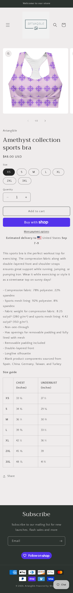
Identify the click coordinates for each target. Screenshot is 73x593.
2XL (9, 180)
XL (58, 172)
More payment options (36, 231)
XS (9, 172)
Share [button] (11, 476)
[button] (8, 25)
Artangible (30, 586)
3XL (24, 180)
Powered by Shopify (46, 586)
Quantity (8, 189)
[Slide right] (45, 120)
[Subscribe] (60, 541)
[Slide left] (28, 120)
